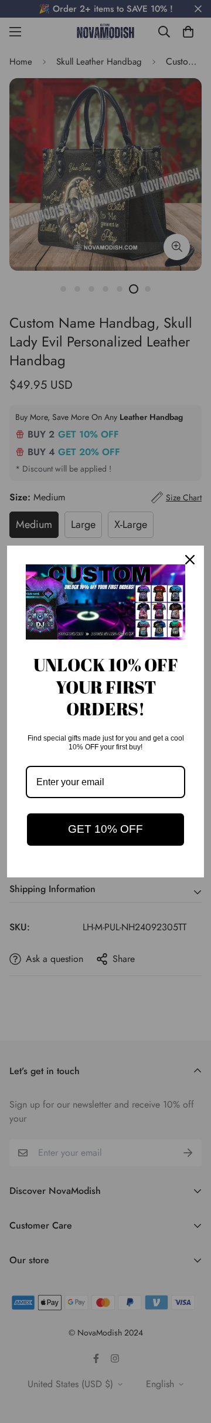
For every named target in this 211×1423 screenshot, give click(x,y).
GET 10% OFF (105, 829)
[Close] (190, 560)
